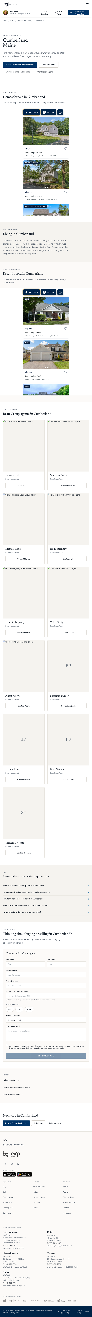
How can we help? (13, 1026)
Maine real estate (11, 1080)
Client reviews (68, 1197)
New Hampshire (39, 1187)
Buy (10, 1009)
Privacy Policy (79, 1311)
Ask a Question (44, 12)
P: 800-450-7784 (10, 1264)
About (65, 1187)
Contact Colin (75, 633)
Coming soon (8, 1208)
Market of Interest (13, 1015)
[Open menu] (87, 4)
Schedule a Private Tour (79, 12)
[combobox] (46, 995)
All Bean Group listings (13, 1094)
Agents (66, 1192)
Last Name (51, 959)
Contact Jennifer (29, 633)
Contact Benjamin (74, 706)
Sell (19, 1009)
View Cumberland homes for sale (20, 64)
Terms (87, 1311)
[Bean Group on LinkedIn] (18, 1164)
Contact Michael (29, 559)
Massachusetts (39, 1197)
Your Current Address (18, 991)
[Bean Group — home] (10, 4)
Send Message (46, 1055)
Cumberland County (24, 21)
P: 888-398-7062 (9, 1245)
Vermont (36, 1202)
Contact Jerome (29, 779)
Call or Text (59, 12)
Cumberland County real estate (17, 1087)
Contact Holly (75, 559)
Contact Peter (75, 779)
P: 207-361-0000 (54, 1243)
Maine (12, 21)
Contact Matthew (74, 486)
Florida (35, 1208)
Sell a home (38, 1123)
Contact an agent (45, 72)
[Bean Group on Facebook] (5, 1164)
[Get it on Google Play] (24, 1174)
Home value (7, 1202)
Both (29, 1009)
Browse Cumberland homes (16, 1123)
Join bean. (67, 1213)
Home (5, 21)
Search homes (8, 1197)
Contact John (30, 486)
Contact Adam (30, 706)
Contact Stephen (29, 853)
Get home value (48, 64)
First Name (10, 959)
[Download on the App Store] (9, 1174)
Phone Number (12, 981)
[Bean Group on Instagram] (11, 1164)
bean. (6, 1140)
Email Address (11, 970)
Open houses (8, 1213)
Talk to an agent (55, 1123)
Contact (66, 1208)
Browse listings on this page (18, 72)
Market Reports (69, 1202)
